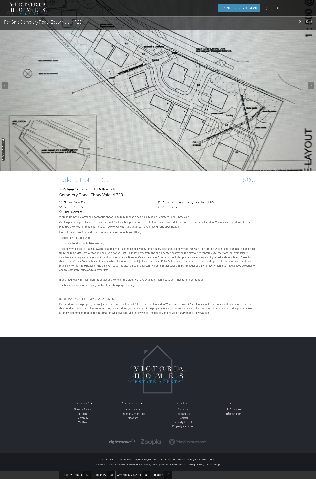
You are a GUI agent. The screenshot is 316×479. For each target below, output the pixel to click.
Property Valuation (183, 426)
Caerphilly (82, 418)
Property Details (71, 475)
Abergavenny (132, 409)
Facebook (235, 409)
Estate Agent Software (161, 464)
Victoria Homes (118, 464)
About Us (183, 409)
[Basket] (267, 8)
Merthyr (82, 422)
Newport (133, 418)
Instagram (235, 414)
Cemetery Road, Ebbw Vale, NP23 (43, 22)
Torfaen (82, 414)
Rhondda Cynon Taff (133, 414)
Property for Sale (183, 422)
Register (183, 418)
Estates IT (180, 464)
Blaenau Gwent (82, 409)
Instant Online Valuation (239, 8)
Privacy (200, 464)
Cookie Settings (213, 464)
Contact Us (183, 414)
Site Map (191, 464)
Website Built (132, 464)
